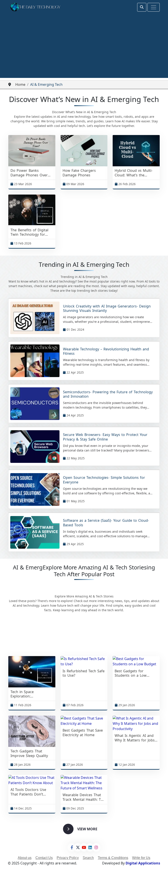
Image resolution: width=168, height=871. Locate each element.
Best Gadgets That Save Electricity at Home (83, 732)
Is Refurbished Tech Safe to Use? (84, 673)
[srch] (141, 7)
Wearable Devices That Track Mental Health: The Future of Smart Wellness (84, 797)
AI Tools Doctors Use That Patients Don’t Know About (28, 792)
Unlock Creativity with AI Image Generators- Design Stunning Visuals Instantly (107, 308)
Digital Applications (143, 863)
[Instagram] (96, 847)
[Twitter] (78, 847)
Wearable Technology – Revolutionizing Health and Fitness (106, 351)
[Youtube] (84, 847)
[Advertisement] (84, 47)
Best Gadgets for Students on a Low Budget (131, 673)
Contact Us (44, 858)
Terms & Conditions (113, 858)
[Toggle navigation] (153, 7)
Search (88, 858)
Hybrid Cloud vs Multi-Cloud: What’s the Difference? (133, 172)
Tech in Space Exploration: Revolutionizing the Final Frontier (31, 694)
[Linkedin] (90, 847)
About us (25, 858)
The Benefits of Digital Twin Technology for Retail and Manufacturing (29, 232)
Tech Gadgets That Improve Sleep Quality (29, 753)
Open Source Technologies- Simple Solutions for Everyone (104, 480)
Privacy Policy (68, 858)
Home (20, 84)
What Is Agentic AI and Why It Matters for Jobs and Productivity (135, 738)
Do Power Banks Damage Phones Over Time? (29, 172)
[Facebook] (72, 847)
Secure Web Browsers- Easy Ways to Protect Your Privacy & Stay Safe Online (105, 437)
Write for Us (141, 858)
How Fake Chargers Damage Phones (79, 172)
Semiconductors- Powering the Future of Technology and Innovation (108, 394)
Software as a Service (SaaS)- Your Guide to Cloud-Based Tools (106, 522)
